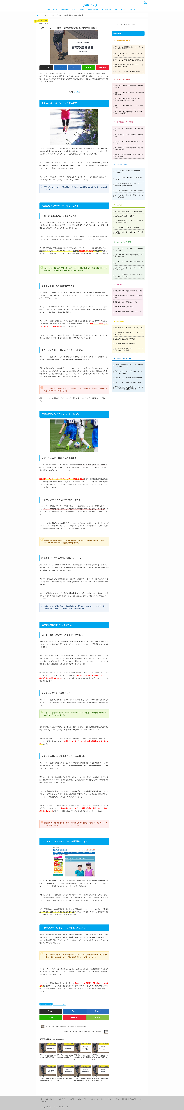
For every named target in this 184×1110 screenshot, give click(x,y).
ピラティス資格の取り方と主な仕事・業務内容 (129, 190)
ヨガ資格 (71, 1099)
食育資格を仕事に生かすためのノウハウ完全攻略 (128, 296)
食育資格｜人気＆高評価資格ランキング (127, 302)
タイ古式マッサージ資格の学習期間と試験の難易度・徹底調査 (129, 148)
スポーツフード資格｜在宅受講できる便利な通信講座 (129, 86)
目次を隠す (76, 92)
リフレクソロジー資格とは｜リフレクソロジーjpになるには (129, 269)
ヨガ (73, 9)
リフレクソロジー (106, 9)
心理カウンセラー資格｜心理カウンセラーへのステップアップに (129, 372)
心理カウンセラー (52, 9)
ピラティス (81, 9)
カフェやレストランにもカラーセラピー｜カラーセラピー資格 (129, 54)
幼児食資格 (133, 1099)
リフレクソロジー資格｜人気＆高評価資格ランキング (129, 262)
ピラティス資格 (82, 1099)
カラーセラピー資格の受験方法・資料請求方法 (129, 60)
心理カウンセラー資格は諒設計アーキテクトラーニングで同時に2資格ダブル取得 (129, 388)
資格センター (92, 5)
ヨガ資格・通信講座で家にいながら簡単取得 (128, 211)
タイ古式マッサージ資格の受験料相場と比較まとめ (129, 142)
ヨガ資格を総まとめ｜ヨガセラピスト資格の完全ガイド (129, 233)
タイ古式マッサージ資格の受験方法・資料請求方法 (129, 135)
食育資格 (124, 1099)
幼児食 (123, 9)
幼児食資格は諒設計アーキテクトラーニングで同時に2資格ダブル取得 (129, 349)
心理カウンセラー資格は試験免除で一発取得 (128, 382)
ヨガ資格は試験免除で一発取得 (124, 216)
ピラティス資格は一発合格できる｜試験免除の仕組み (129, 178)
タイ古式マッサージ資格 (96, 1099)
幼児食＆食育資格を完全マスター (125, 306)
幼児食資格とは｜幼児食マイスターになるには (129, 328)
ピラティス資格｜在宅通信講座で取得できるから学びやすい (129, 171)
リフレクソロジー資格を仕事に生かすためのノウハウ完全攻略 (129, 255)
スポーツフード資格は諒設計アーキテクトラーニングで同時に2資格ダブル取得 (129, 99)
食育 (116, 9)
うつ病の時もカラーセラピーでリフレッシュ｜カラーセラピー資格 (129, 65)
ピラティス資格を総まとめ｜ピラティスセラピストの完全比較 (129, 196)
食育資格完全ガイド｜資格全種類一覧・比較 (128, 291)
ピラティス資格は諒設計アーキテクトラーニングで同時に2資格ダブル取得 (129, 184)
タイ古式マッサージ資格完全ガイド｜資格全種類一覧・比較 (129, 155)
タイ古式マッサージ (93, 9)
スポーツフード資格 (46, 1004)
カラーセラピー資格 (60, 1099)
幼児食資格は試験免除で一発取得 (125, 343)
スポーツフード (132, 9)
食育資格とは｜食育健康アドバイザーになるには (128, 312)
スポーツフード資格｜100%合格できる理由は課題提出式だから (129, 93)
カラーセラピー (64, 9)
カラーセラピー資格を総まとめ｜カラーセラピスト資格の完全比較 (129, 48)
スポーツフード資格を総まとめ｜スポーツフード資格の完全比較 (129, 112)
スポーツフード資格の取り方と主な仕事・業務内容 (129, 106)
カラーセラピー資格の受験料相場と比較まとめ (129, 71)
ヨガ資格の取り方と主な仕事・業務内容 (127, 227)
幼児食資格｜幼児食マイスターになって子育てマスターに (129, 333)
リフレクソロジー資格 (112, 1099)
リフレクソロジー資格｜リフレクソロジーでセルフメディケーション (129, 275)
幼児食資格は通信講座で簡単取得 (125, 339)
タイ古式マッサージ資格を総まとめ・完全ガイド (129, 129)
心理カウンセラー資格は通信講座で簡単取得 (128, 378)
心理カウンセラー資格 (45, 1099)
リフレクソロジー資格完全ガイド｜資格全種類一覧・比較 (129, 249)
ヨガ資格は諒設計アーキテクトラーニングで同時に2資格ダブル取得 (129, 221)
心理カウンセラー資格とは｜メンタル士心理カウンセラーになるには (129, 365)
